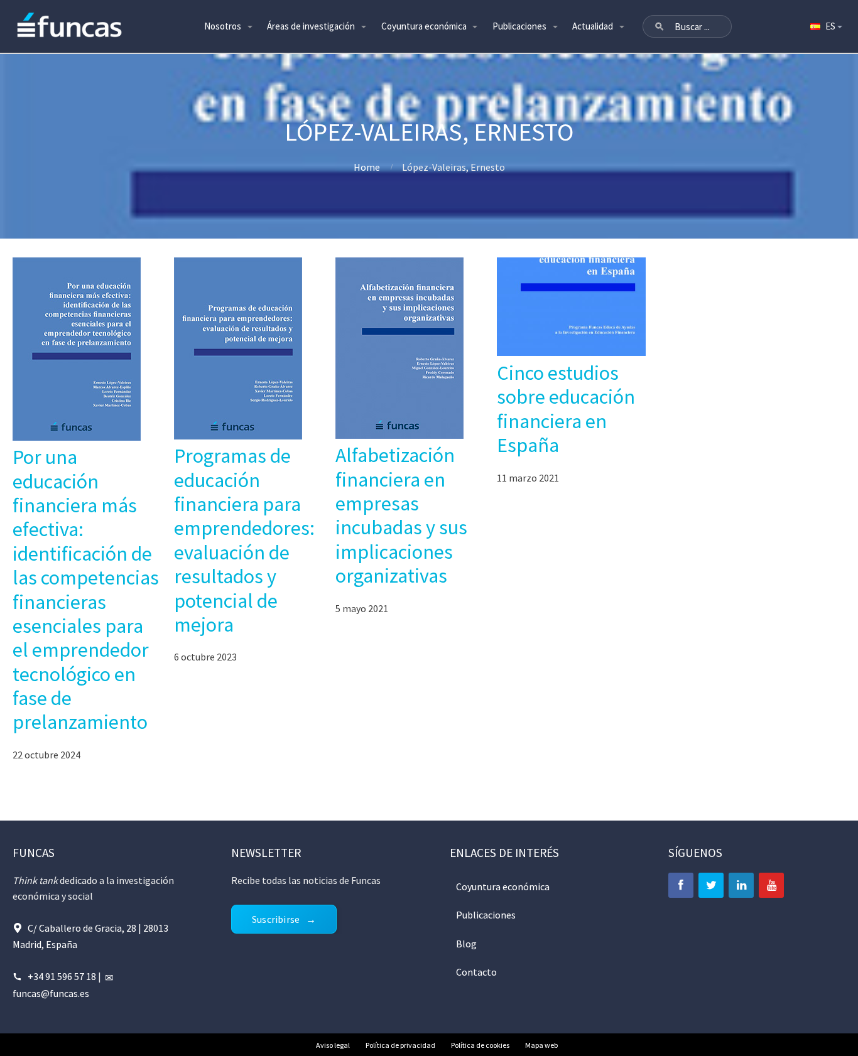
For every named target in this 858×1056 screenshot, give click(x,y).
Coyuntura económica (424, 26)
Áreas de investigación (311, 26)
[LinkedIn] (741, 885)
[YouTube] (771, 885)
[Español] (825, 26)
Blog (466, 943)
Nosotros (222, 26)
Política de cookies (480, 1045)
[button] (659, 26)
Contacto (476, 972)
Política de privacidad (400, 1045)
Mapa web (541, 1045)
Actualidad (592, 26)
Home (367, 167)
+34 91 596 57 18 (62, 976)
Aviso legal (333, 1045)
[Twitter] (711, 885)
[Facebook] (680, 885)
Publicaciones (519, 26)
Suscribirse (276, 919)
